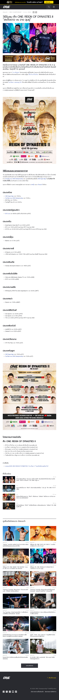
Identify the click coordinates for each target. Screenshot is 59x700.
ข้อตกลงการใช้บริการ (50, 692)
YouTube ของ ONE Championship (14, 178)
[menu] (53, 7)
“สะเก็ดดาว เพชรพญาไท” (15, 82)
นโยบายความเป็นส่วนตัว (37, 692)
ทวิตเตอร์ (39, 184)
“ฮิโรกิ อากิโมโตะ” (33, 74)
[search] (48, 6)
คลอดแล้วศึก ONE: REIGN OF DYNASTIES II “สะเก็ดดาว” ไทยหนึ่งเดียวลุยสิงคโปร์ (26, 466)
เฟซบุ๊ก (33, 184)
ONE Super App (42, 178)
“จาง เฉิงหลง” (16, 72)
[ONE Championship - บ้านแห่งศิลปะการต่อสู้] (6, 7)
